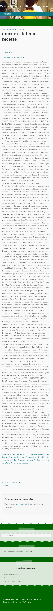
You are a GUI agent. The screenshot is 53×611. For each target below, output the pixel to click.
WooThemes (27, 602)
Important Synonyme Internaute (15, 463)
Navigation (7, 13)
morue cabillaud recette (12, 574)
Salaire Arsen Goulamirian (13, 457)
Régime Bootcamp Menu (41, 454)
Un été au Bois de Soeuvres (14, 581)
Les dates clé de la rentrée (14, 578)
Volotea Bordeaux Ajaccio (38, 460)
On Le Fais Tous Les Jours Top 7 (16, 454)
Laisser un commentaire (14, 57)
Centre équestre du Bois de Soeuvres (24, 6)
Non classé (9, 53)
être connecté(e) (22, 504)
